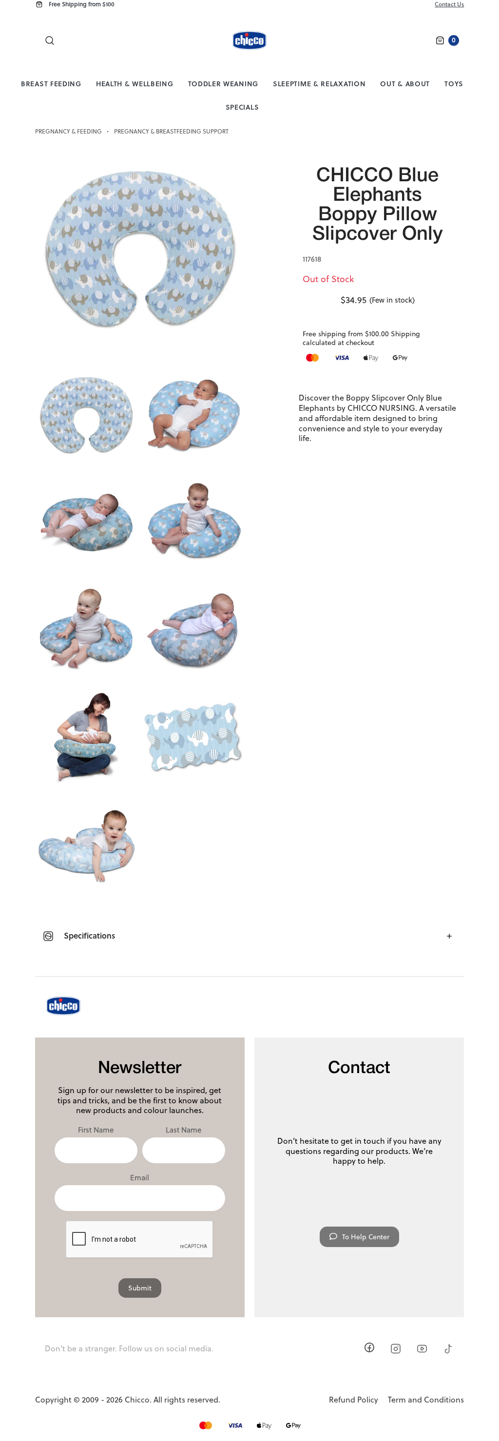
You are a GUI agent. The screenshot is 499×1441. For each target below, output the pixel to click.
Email (139, 1178)
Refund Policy (353, 1400)
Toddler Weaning (223, 83)
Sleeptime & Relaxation (319, 83)
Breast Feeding (51, 83)
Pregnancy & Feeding (68, 131)
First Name (96, 1130)
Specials (242, 107)
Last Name (183, 1130)
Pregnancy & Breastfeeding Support (171, 131)
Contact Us (449, 4)
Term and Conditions (426, 1400)
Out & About (405, 83)
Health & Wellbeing (134, 83)
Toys (453, 83)
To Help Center (365, 1237)
